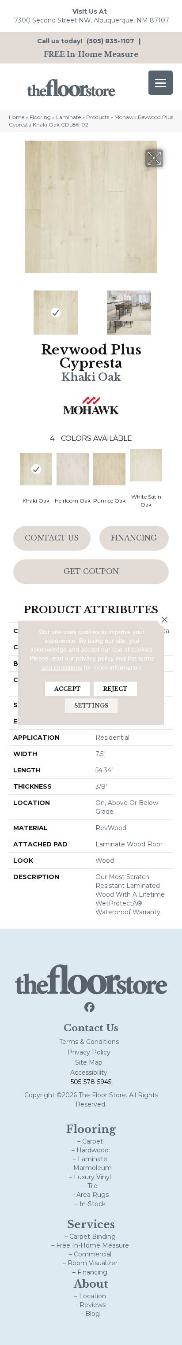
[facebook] (89, 1007)
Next (168, 308)
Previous (13, 308)
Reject (115, 689)
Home (16, 117)
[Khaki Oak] (36, 469)
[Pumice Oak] (109, 469)
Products (97, 117)
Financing (134, 537)
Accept (67, 689)
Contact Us (52, 537)
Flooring (40, 117)
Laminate (68, 117)
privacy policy (95, 658)
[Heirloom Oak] (72, 469)
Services (91, 1224)
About (91, 1284)
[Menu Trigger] (160, 83)
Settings (91, 705)
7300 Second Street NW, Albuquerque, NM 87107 (91, 20)
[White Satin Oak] (146, 465)
